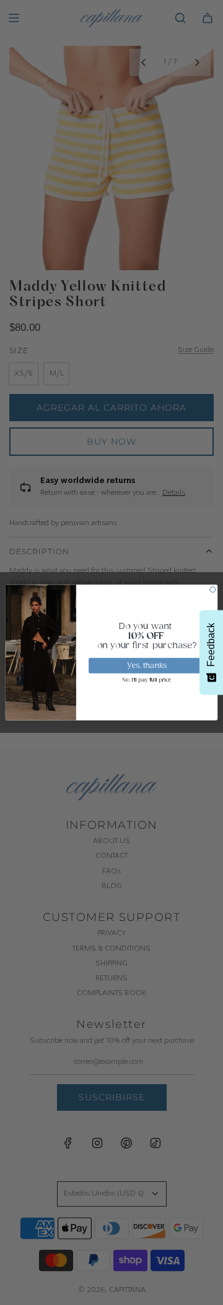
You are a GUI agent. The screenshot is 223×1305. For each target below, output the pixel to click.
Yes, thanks (147, 665)
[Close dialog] (213, 590)
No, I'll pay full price (147, 680)
